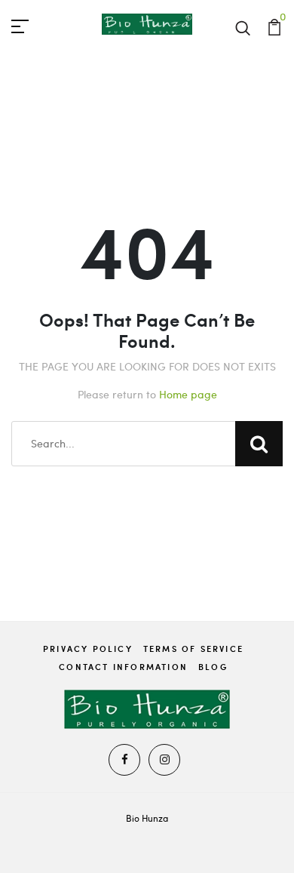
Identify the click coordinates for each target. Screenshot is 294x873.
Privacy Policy (88, 648)
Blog (213, 666)
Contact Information (123, 666)
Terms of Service (193, 648)
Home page (188, 394)
